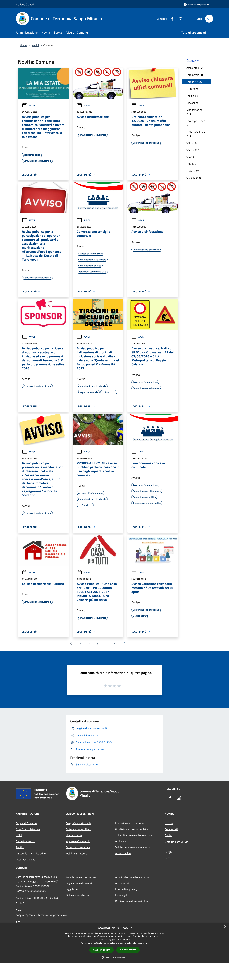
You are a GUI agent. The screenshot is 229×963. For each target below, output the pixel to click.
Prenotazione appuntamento (82, 877)
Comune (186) (194, 82)
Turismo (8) (192, 171)
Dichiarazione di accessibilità (131, 901)
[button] (114, 957)
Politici (20, 847)
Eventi (168, 858)
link (146, 942)
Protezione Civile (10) (196, 134)
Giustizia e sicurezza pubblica (131, 829)
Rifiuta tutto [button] (128, 949)
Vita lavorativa (74, 835)
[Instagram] (179, 18)
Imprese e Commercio (78, 841)
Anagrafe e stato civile (78, 823)
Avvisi (32, 105)
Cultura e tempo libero (78, 829)
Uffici (19, 835)
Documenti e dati (25, 859)
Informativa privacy (126, 889)
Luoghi (169, 852)
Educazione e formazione (129, 823)
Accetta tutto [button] (101, 949)
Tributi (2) (191, 164)
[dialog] (114, 943)
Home (23, 45)
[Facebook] (170, 18)
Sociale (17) (192, 150)
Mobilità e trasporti (76, 853)
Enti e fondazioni (25, 841)
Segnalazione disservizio (79, 883)
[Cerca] (209, 19)
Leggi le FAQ (73, 889)
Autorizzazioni (123, 853)
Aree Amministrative (28, 829)
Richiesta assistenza (77, 895)
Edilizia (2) (192, 96)
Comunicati (171, 829)
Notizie (169, 823)
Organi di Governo (26, 823)
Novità (35, 45)
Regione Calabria (25, 4)
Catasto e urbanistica (78, 847)
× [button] (225, 926)
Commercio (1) (194, 75)
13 (115, 643)
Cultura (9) (192, 89)
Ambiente (120, 841)
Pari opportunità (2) (195, 123)
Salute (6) (191, 143)
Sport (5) (191, 157)
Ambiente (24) (194, 68)
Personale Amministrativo (31, 853)
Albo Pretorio (122, 883)
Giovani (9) (192, 103)
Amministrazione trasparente (132, 877)
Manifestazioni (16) (194, 112)
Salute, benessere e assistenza (132, 847)
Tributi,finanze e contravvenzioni (134, 835)
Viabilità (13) (193, 178)
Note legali (121, 895)
